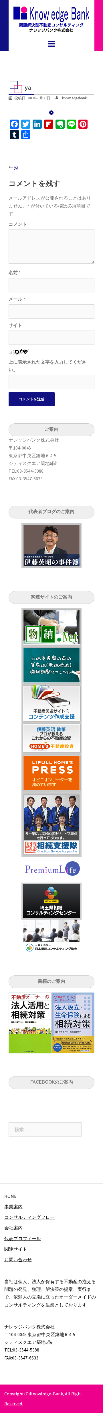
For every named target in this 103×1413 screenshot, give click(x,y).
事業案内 (13, 1206)
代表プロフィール (22, 1238)
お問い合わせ (18, 1259)
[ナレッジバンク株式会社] (51, 19)
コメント (18, 224)
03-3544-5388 (30, 471)
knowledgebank (74, 98)
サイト (15, 325)
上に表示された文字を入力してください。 (47, 365)
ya (16, 167)
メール (17, 299)
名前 (15, 272)
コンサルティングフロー (29, 1217)
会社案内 (13, 1228)
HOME (10, 1196)
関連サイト (15, 1249)
